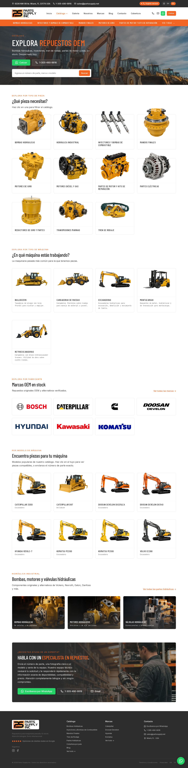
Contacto (121, 13)
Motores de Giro (107, 23)
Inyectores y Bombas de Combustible (55, 23)
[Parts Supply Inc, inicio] (24, 13)
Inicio (49, 13)
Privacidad (163, 762)
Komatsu (108, 737)
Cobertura (136, 13)
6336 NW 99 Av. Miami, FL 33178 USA (32, 3)
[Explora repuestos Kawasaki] (73, 426)
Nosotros (88, 13)
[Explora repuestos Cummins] (114, 406)
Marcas (100, 13)
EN (168, 3)
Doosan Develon (112, 730)
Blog (111, 13)
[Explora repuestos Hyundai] (31, 426)
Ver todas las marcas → (164, 391)
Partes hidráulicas (74, 740)
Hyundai (108, 733)
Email (97, 691)
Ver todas (168, 23)
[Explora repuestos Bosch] (31, 406)
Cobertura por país (74, 744)
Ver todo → (71, 751)
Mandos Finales (86, 23)
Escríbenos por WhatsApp (38, 691)
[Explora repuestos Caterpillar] (73, 406)
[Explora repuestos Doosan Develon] (156, 406)
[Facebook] (17, 750)
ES (175, 762)
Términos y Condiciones (148, 762)
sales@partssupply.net (88, 3)
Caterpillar (109, 726)
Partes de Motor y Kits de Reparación (138, 23)
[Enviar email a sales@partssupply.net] (158, 13)
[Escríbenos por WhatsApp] (163, 13)
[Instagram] (13, 750)
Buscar (84, 73)
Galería (75, 13)
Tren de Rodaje (73, 737)
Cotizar (171, 13)
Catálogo (60, 13)
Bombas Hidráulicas (22, 23)
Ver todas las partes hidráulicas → (159, 589)
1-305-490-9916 (63, 3)
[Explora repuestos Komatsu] (114, 426)
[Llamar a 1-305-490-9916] (153, 13)
